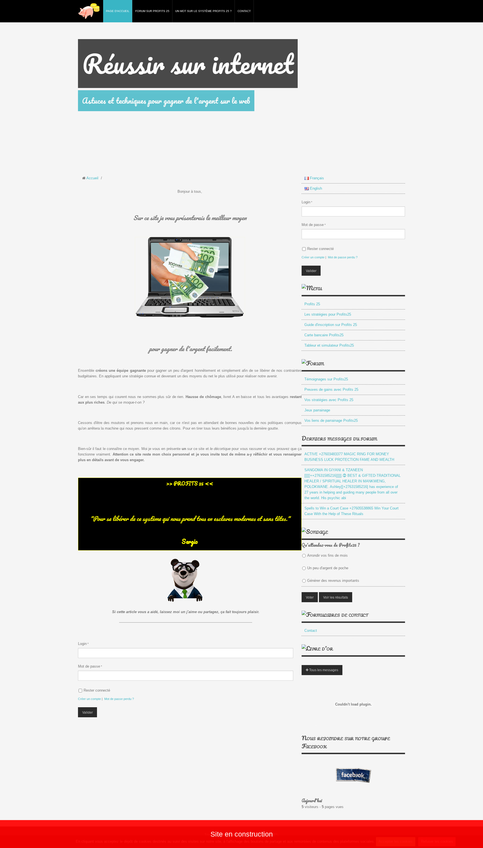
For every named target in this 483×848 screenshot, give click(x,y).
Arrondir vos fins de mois (327, 555)
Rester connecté (97, 690)
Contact (244, 11)
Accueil (92, 178)
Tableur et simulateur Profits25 (329, 345)
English (315, 188)
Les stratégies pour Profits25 (327, 314)
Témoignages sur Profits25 (326, 379)
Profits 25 (312, 304)
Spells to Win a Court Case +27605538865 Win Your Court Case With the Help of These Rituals (351, 511)
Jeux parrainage (317, 410)
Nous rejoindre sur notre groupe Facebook (346, 742)
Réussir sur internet (187, 63)
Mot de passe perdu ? (119, 699)
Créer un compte (89, 699)
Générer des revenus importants (333, 580)
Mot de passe (89, 666)
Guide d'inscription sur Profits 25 (330, 325)
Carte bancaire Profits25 (324, 335)
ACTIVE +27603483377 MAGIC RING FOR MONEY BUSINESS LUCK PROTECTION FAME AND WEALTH (349, 457)
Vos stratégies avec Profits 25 (328, 400)
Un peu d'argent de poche (327, 568)
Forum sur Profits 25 (152, 11)
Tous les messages (323, 670)
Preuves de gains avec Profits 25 (331, 389)
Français (316, 178)
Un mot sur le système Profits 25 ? (203, 11)
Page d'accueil (117, 11)
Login (82, 644)
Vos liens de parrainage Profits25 (331, 420)
